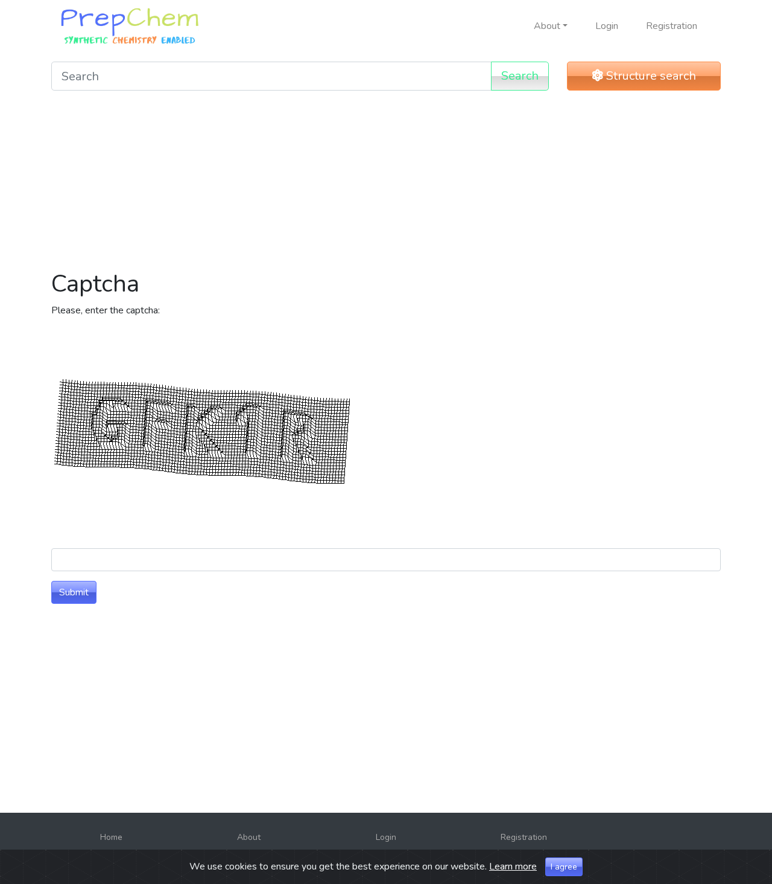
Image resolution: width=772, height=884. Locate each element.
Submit (74, 592)
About (249, 837)
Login (606, 26)
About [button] (547, 26)
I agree (564, 867)
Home (111, 837)
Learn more (513, 866)
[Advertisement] (386, 184)
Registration (671, 26)
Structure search (649, 76)
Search (520, 76)
